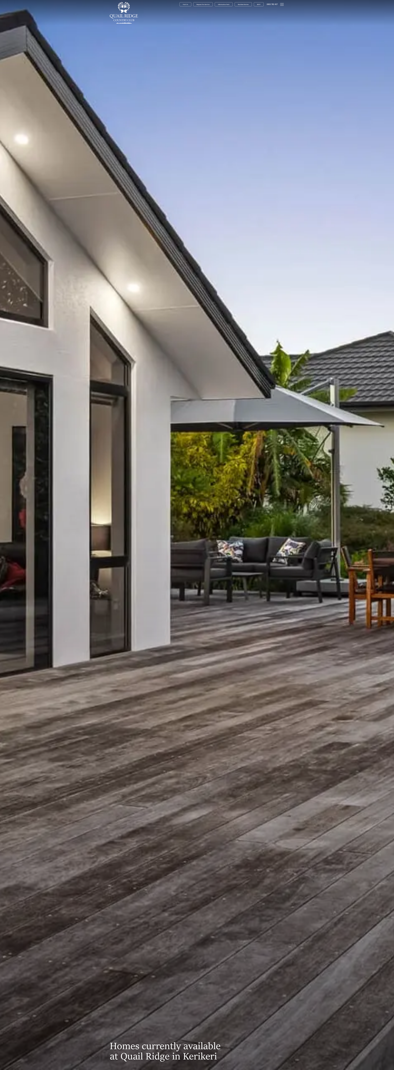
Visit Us (185, 4)
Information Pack (223, 4)
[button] (282, 4)
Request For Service (203, 4)
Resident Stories (243, 4)
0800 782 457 (272, 4)
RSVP (259, 4)
